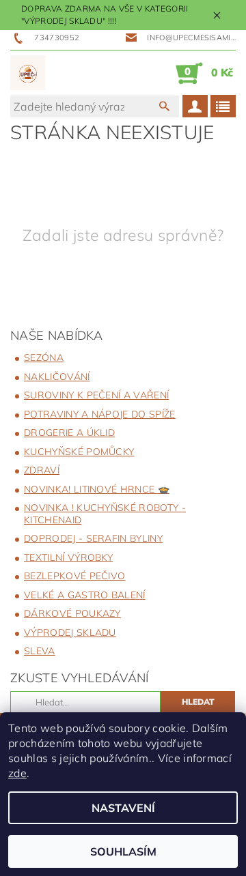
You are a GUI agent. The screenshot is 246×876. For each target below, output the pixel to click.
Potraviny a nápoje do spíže (100, 414)
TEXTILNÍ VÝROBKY (68, 557)
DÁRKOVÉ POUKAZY (72, 613)
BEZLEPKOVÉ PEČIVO (74, 576)
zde (17, 773)
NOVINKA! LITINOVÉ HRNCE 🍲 (96, 489)
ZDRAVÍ (41, 470)
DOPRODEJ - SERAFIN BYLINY (93, 538)
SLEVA (39, 651)
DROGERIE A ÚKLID (69, 432)
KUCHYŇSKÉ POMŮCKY (79, 452)
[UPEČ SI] (28, 73)
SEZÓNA (44, 357)
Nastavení (123, 808)
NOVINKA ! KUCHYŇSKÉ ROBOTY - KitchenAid (105, 513)
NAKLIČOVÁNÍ (57, 376)
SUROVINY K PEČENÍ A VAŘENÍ (96, 395)
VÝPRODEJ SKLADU (70, 632)
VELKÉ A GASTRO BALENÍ (85, 595)
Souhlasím (123, 851)
